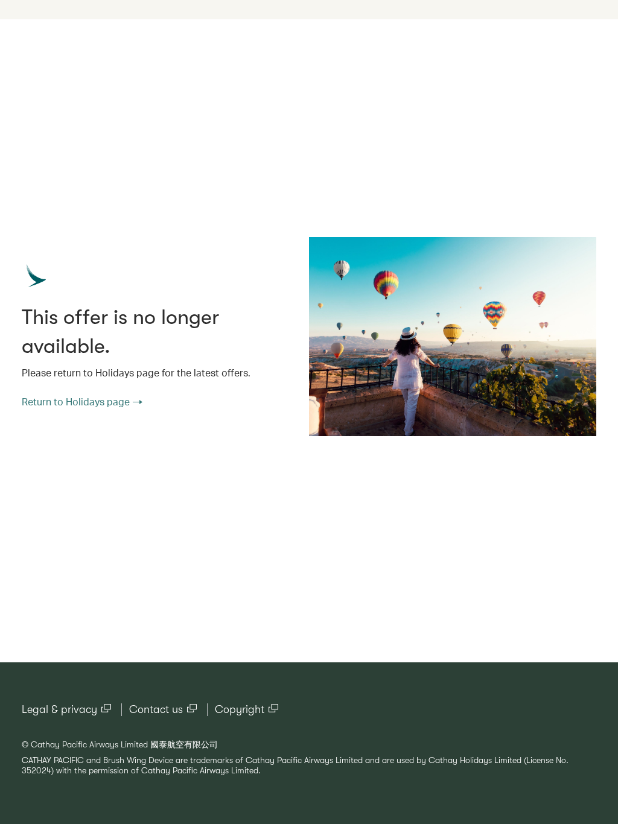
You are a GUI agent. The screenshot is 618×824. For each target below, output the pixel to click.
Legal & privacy (59, 709)
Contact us (156, 709)
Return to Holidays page (76, 401)
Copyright (239, 709)
